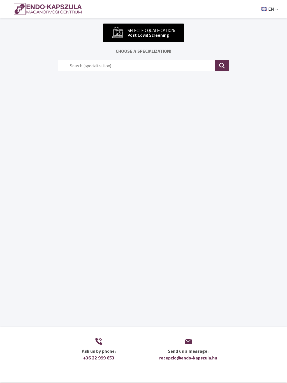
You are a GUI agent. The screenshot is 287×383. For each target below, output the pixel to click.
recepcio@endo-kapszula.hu (188, 357)
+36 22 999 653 (98, 357)
